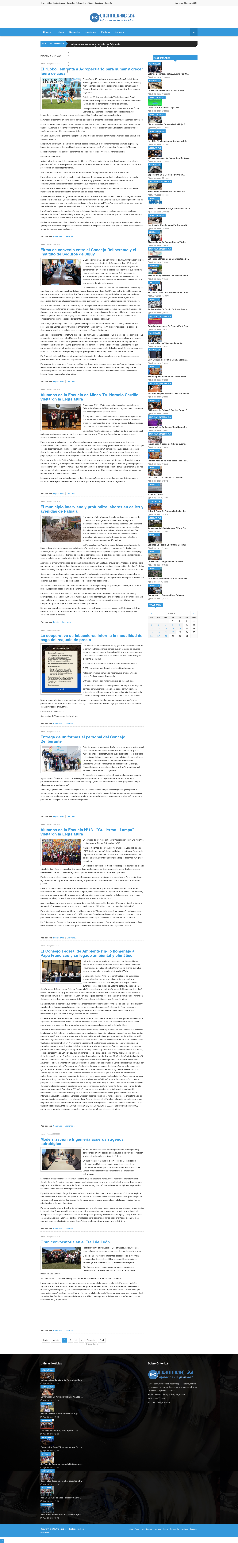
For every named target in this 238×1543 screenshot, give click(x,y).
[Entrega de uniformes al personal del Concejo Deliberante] (61, 759)
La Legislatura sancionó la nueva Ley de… (61, 1380)
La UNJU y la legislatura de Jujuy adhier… (168, 141)
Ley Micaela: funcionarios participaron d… (168, 225)
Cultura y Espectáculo (84, 3)
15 (173, 628)
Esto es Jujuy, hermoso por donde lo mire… (169, 275)
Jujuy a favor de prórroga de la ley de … (168, 511)
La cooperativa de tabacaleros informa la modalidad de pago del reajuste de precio (91, 637)
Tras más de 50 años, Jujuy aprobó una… (60, 1430)
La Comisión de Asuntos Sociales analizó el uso (94, 47)
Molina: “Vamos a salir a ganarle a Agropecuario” (95, 50)
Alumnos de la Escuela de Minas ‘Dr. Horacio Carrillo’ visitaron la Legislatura (90, 397)
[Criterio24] (112, 17)
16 (180, 628)
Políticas (105, 32)
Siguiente (91, 1340)
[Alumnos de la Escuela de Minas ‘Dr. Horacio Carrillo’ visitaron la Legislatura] (61, 417)
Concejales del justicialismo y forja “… (167, 528)
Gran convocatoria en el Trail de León (75, 1242)
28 (166, 636)
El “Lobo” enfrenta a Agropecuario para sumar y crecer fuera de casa (91, 71)
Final (102, 1340)
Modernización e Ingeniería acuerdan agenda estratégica (82, 1141)
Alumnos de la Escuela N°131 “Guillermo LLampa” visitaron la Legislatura (87, 832)
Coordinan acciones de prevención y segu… (169, 326)
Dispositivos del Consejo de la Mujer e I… (168, 124)
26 (151, 636)
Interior (60, 32)
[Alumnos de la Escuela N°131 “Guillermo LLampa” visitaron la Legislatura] (61, 852)
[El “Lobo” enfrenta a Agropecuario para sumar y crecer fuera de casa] (61, 93)
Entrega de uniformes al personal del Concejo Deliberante (82, 739)
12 (151, 628)
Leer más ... (70, 236)
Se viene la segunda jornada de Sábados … (61, 1464)
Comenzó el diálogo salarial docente (165, 561)
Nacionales (74, 32)
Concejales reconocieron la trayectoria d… (61, 1480)
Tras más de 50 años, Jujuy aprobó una (91, 54)
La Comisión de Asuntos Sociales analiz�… (61, 1396)
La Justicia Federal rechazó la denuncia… (168, 578)
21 (166, 632)
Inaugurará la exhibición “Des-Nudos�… (167, 427)
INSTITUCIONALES (156, 98)
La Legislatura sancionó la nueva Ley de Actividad (95, 44)
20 (158, 632)
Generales (71, 3)
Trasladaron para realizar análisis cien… (167, 191)
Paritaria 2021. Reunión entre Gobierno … (167, 595)
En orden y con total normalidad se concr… (169, 292)
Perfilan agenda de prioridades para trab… (168, 460)
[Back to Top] (2, 1541)
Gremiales (99, 3)
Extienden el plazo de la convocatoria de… (169, 258)
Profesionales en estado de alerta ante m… (168, 309)
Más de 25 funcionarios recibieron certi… (60, 1497)
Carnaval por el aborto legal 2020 (164, 107)
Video (49, 3)
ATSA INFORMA (155, 494)
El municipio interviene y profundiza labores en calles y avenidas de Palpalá (92, 509)
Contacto (108, 3)
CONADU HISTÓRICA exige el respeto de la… (170, 208)
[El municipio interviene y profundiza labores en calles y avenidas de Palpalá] (61, 529)
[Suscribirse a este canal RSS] (141, 59)
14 (166, 628)
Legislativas (90, 32)
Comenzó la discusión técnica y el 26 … (167, 90)
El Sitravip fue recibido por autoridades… (168, 376)
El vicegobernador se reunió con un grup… (169, 157)
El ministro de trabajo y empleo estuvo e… (168, 410)
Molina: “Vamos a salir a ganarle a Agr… (59, 1413)
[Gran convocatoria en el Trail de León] (61, 1258)
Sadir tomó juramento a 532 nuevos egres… (61, 1514)
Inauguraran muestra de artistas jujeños (167, 443)
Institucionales (59, 3)
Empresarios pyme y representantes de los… (62, 1447)
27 (158, 636)
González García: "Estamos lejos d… (165, 342)
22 (173, 632)
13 (158, 628)
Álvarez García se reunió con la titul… (167, 242)
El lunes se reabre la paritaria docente (167, 544)
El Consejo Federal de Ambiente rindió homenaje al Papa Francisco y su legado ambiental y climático (88, 953)
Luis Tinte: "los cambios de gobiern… (166, 477)
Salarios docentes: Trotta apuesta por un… (168, 73)
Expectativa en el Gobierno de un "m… (166, 174)
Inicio (43, 3)
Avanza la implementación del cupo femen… (169, 393)
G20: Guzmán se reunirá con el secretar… (168, 359)
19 (151, 632)
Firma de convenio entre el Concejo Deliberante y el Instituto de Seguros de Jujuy (88, 252)
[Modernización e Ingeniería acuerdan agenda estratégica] (61, 1159)
